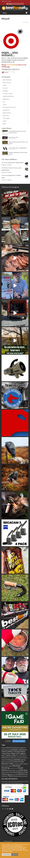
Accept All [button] (15, 854)
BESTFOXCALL (7, 82)
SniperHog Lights (13, 774)
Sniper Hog (6, 115)
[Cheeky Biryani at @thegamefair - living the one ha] (15, 642)
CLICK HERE (10, 65)
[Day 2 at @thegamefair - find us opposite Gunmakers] (15, 615)
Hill (4, 102)
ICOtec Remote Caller (13, 762)
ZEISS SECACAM (22, 776)
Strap (26, 774)
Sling (26, 772)
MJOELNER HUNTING (9, 107)
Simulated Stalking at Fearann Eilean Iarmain (17, 153)
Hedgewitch (6, 99)
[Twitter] (5, 809)
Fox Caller (12, 756)
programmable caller (14, 768)
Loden (10, 766)
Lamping (16, 764)
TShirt (10, 776)
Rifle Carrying (16, 770)
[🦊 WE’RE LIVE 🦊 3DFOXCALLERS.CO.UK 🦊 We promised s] (15, 395)
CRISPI (4, 85)
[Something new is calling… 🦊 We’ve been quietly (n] (15, 423)
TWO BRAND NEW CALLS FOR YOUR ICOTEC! (17, 132)
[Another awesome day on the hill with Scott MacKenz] (15, 478)
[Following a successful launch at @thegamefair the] (15, 587)
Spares (21, 774)
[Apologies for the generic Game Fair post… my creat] (15, 725)
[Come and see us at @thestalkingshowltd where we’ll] (15, 368)
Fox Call (5, 756)
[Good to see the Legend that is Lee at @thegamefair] (15, 670)
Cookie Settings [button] (6, 854)
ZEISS (4, 123)
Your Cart (7, 1)
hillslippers (10, 760)
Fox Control (20, 756)
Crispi (10, 750)
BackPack (4, 747)
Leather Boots (23, 764)
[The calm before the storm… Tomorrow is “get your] (15, 340)
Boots (18, 748)
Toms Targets (6, 118)
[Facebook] (3, 809)
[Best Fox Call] (15, 7)
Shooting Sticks (18, 772)
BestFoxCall (11, 748)
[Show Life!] (15, 258)
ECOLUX (5, 88)
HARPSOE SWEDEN (8, 96)
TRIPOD (4, 776)
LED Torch (5, 766)
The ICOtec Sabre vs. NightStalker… (18, 148)
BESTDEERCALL (7, 80)
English (6, 72)
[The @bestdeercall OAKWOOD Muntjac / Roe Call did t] (15, 505)
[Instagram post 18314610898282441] (15, 285)
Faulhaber (5, 91)
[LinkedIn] (12, 809)
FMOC (4, 751)
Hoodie (17, 759)
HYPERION (9, 762)
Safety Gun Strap (7, 772)
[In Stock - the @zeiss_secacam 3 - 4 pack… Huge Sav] (15, 532)
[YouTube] (10, 809)
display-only (17, 749)
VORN (4, 121)
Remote (9, 770)
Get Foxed (10, 758)
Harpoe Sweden (18, 757)
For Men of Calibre (8, 93)
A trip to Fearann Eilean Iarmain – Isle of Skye (18, 142)
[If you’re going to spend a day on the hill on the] (15, 450)
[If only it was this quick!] (15, 313)
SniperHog (5, 774)
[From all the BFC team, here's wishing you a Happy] (15, 203)
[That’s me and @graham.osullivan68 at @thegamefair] (15, 697)
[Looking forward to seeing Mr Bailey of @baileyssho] (15, 560)
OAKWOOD (6, 110)
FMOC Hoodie (13, 751)
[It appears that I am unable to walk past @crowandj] (15, 230)
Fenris (24, 750)
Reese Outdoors (7, 112)
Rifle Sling (23, 770)
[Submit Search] (7, 4)
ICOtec (5, 104)
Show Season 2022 (13, 137)
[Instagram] (8, 809)
